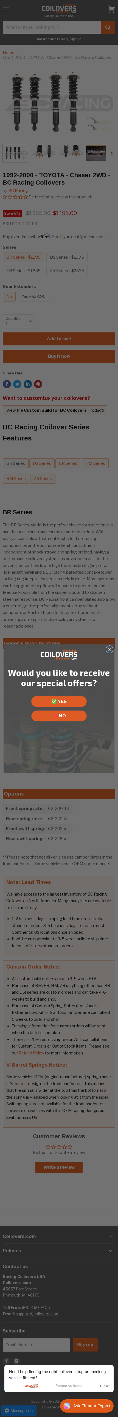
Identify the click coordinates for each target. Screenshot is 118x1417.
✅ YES (59, 701)
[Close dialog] (109, 649)
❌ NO (59, 715)
